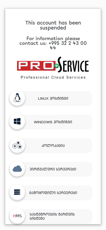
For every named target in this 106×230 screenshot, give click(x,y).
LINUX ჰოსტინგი (53, 98)
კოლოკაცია (53, 145)
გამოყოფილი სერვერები (53, 192)
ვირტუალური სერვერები (53, 169)
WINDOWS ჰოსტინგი (53, 122)
